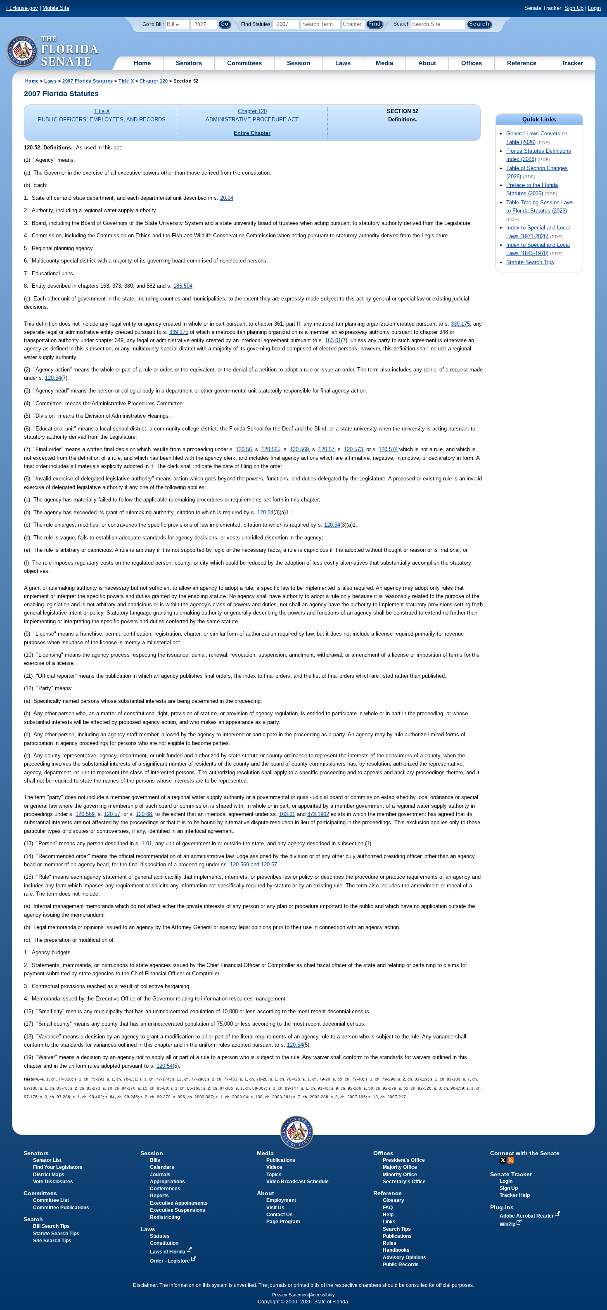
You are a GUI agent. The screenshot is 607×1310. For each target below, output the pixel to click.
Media (384, 62)
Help (388, 1214)
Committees (244, 62)
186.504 (182, 286)
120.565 (270, 449)
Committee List (51, 1200)
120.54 (53, 378)
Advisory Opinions (404, 1257)
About (427, 62)
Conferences (165, 1188)
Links (389, 1221)
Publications (280, 1160)
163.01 (333, 340)
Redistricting (165, 1217)
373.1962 (318, 814)
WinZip (508, 1224)
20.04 (226, 198)
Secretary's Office (404, 1181)
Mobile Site (56, 8)
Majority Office (400, 1167)
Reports (159, 1195)
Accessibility (322, 1294)
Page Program (283, 1221)
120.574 (388, 449)
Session (298, 62)
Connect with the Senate (525, 1153)
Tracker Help (515, 1195)
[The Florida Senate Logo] (53, 51)
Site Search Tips (52, 1240)
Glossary (393, 1200)
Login (594, 8)
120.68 (144, 814)
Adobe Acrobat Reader (527, 1215)
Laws (343, 62)
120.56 (244, 449)
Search (402, 23)
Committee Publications (61, 1207)
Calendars (162, 1167)
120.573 (353, 449)
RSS (510, 1160)
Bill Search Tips (51, 1226)
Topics (274, 1174)
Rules (389, 1243)
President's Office (404, 1160)
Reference (521, 62)
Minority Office (400, 1174)
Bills (155, 1160)
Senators (189, 62)
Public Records (401, 1264)
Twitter (503, 1160)
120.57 (326, 449)
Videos (274, 1167)
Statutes (160, 1236)
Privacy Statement (290, 1294)
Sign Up (573, 8)
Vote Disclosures (53, 1181)
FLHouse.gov (22, 8)
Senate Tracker (511, 1174)
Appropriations (167, 1181)
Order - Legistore (170, 1260)
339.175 (460, 324)
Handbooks (396, 1250)
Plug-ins (502, 1207)
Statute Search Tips (530, 262)
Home (142, 62)
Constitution (164, 1243)
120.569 (299, 449)
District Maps (48, 1174)
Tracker (572, 62)
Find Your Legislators (58, 1167)
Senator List (47, 1160)
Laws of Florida (168, 1251)
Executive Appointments (179, 1203)
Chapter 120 (154, 80)
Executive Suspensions (177, 1210)
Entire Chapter (252, 133)
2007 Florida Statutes (87, 80)
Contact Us (279, 1214)
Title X (126, 80)
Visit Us (275, 1207)
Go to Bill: (153, 24)
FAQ (388, 1207)
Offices (471, 62)
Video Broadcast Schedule (297, 1181)
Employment (281, 1200)
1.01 (147, 843)
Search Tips (397, 1229)
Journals (160, 1174)
